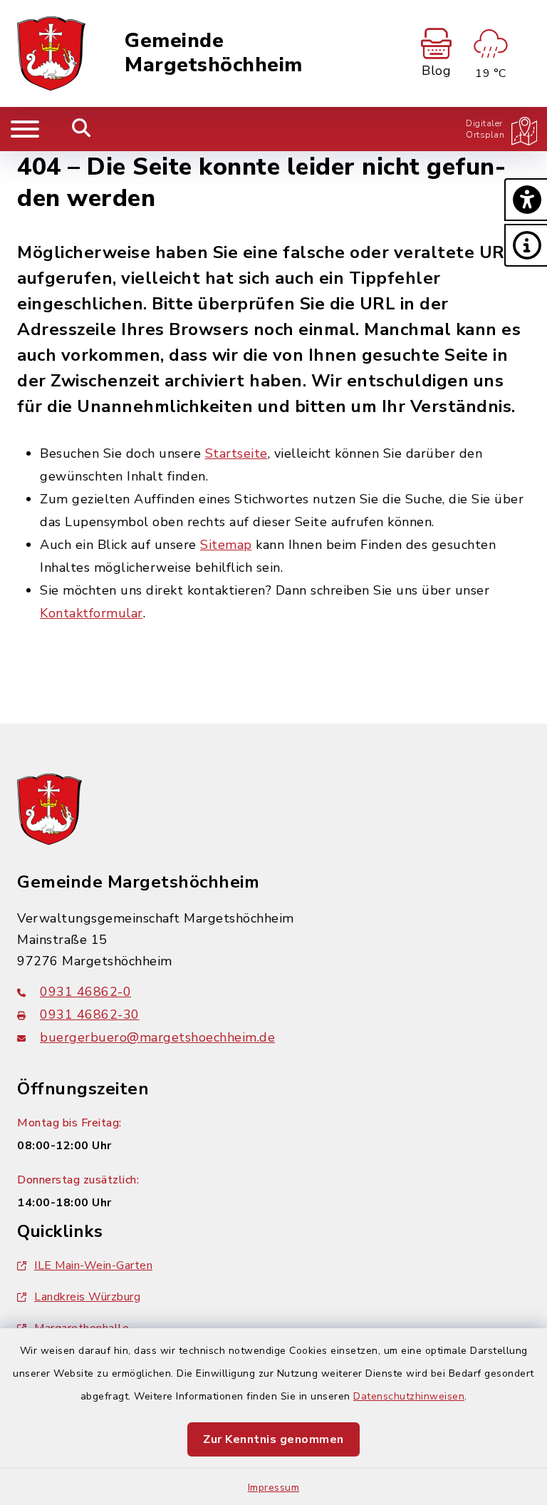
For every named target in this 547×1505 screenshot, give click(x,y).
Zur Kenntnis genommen (273, 1439)
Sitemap (226, 544)
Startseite (236, 453)
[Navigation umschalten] (25, 129)
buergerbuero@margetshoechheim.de (157, 1037)
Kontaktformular (91, 613)
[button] (525, 199)
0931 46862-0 (85, 991)
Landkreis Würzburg (87, 1297)
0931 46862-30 (90, 1014)
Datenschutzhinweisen (408, 1396)
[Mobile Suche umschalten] (81, 129)
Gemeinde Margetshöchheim (214, 53)
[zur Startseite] (51, 53)
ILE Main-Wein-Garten (93, 1265)
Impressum (274, 1487)
